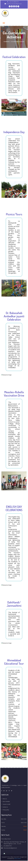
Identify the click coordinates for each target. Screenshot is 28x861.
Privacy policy (6, 809)
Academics (7, 41)
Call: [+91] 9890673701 (14, 1)
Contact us (5, 807)
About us (5, 798)
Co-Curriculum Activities (17, 41)
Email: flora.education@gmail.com (14, 3)
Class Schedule (6, 801)
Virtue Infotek (17, 858)
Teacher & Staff (6, 804)
